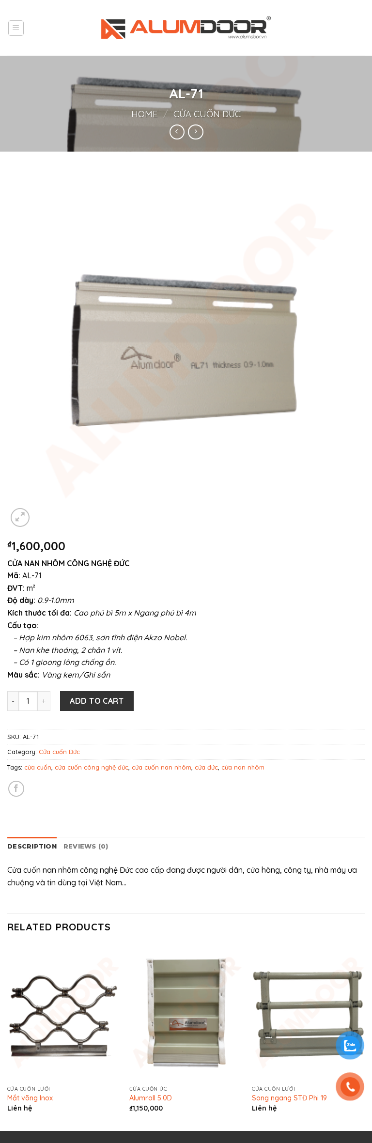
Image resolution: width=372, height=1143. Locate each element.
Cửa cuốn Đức (207, 114)
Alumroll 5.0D (150, 1098)
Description (32, 846)
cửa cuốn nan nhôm (161, 767)
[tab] (32, 846)
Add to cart (97, 701)
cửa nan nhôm (242, 767)
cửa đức (206, 767)
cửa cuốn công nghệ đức (91, 767)
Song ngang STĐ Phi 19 (289, 1098)
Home (144, 114)
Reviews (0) (85, 846)
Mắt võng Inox (30, 1098)
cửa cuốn (37, 767)
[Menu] (16, 28)
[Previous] (7, 1036)
